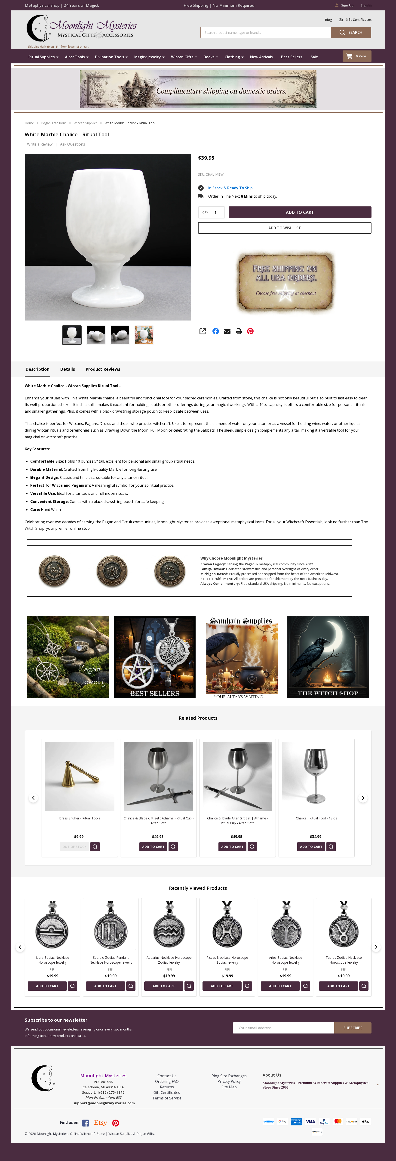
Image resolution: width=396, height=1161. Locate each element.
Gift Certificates (166, 1092)
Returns (167, 1086)
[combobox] (265, 32)
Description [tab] (37, 369)
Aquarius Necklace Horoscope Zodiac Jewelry (168, 960)
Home (29, 123)
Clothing (232, 56)
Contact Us (166, 1075)
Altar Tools (75, 56)
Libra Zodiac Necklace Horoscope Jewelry (52, 960)
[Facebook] (215, 331)
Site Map (229, 1086)
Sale (314, 56)
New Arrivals (261, 56)
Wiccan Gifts (182, 56)
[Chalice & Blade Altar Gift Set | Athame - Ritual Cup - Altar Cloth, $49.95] (158, 776)
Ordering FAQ (167, 1081)
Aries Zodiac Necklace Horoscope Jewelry (285, 960)
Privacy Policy (229, 1081)
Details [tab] (67, 369)
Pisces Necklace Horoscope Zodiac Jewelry (227, 960)
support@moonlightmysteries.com (104, 1103)
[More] (57, 56)
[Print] (239, 331)
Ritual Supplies (41, 56)
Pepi (52, 969)
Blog (328, 20)
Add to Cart (300, 212)
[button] (68, 657)
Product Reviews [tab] (103, 369)
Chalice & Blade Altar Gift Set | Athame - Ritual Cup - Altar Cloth (158, 820)
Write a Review (39, 144)
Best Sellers (291, 56)
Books (209, 56)
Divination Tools (109, 56)
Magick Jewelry (147, 56)
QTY (205, 212)
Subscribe (353, 1027)
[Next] (363, 798)
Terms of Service (166, 1098)
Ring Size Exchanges (229, 1075)
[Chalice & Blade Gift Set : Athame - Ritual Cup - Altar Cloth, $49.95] (80, 776)
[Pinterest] (250, 331)
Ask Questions (72, 144)
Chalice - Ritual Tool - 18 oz (237, 818)
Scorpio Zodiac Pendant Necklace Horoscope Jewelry (110, 960)
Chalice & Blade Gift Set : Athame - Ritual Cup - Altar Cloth (80, 820)
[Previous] (33, 798)
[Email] (227, 331)
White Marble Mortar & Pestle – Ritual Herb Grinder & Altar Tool (316, 820)
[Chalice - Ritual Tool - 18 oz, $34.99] (238, 776)
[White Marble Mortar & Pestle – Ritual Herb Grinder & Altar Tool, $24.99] (316, 776)
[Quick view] (94, 846)
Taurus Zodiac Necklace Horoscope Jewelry (344, 960)
